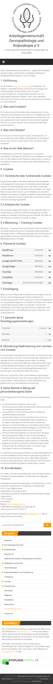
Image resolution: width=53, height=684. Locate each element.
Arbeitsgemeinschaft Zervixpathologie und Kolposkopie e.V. (26, 41)
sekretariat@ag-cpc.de (24, 632)
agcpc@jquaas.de (9, 652)
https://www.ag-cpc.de (22, 86)
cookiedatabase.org (34, 514)
